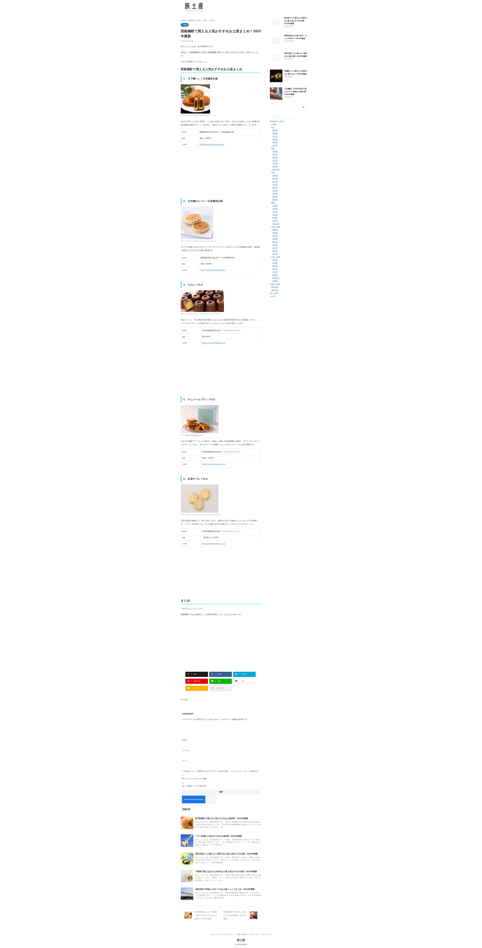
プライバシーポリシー (226, 934)
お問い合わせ (241, 934)
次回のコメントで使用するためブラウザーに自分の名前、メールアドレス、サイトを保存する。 (222, 771)
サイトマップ (254, 934)
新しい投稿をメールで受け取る (194, 786)
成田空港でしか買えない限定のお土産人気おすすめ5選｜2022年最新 (226, 853)
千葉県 (185, 699)
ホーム (213, 934)
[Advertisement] (221, 174)
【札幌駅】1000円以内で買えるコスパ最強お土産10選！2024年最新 (296, 91)
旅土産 (241, 940)
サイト (184, 761)
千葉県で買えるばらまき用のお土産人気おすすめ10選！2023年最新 (226, 871)
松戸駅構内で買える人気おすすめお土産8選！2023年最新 (221, 818)
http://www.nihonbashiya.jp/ (212, 144)
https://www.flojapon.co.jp (194, 435)
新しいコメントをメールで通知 (194, 778)
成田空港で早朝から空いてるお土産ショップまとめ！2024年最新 (225, 889)
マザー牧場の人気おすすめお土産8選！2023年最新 (218, 836)
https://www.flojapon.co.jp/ (214, 343)
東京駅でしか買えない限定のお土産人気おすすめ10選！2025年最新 (295, 20)
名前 (184, 740)
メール (185, 750)
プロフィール (266, 934)
